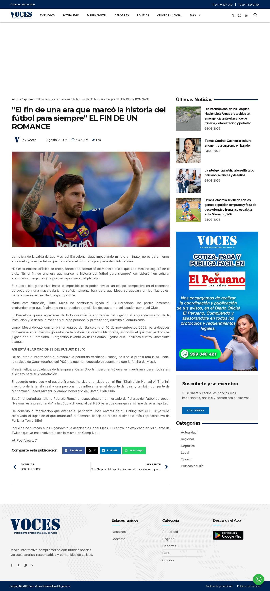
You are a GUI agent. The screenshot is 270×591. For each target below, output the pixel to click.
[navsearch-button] (255, 15)
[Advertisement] (135, 51)
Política (143, 15)
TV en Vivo (47, 15)
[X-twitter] (233, 15)
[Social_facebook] (226, 15)
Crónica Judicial (169, 15)
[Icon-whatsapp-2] (246, 15)
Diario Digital (97, 15)
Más (193, 15)
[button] (73, 450)
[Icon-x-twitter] (18, 565)
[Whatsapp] (32, 565)
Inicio (15, 99)
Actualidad (70, 15)
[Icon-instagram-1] (239, 15)
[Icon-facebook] (11, 565)
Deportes (122, 15)
